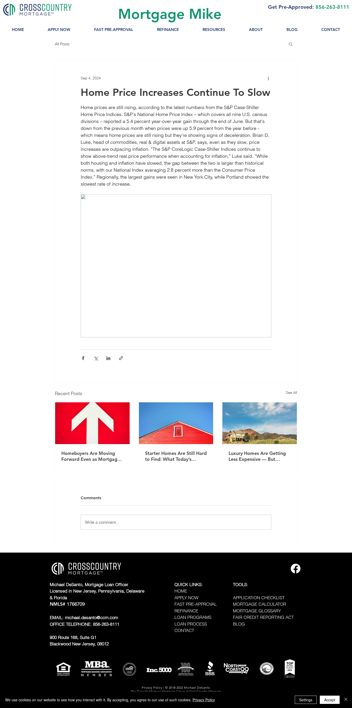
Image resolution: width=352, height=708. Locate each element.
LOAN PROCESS (190, 624)
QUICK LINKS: (188, 584)
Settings (305, 699)
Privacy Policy (203, 699)
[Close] (346, 700)
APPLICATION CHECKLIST (258, 597)
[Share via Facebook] (83, 358)
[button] (214, 30)
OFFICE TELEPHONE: (71, 624)
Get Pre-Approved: (291, 7)
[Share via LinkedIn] (108, 358)
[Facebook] (295, 568)
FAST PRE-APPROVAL (195, 604)
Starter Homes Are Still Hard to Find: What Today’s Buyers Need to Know (176, 456)
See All (291, 392)
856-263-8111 (332, 7)
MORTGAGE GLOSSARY (257, 610)
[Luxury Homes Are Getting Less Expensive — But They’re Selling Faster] (259, 423)
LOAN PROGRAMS (192, 617)
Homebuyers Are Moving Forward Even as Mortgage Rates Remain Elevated (90, 456)
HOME (180, 591)
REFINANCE (186, 610)
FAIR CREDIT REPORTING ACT (263, 617)
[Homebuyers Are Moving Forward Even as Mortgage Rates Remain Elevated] (92, 423)
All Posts (62, 43)
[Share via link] (121, 358)
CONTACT (184, 630)
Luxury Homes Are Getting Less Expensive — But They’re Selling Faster (257, 456)
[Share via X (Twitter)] (95, 358)
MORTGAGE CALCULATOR (259, 604)
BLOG (239, 624)
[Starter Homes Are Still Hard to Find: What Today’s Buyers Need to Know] (176, 423)
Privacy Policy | (153, 687)
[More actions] (268, 78)
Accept (329, 699)
